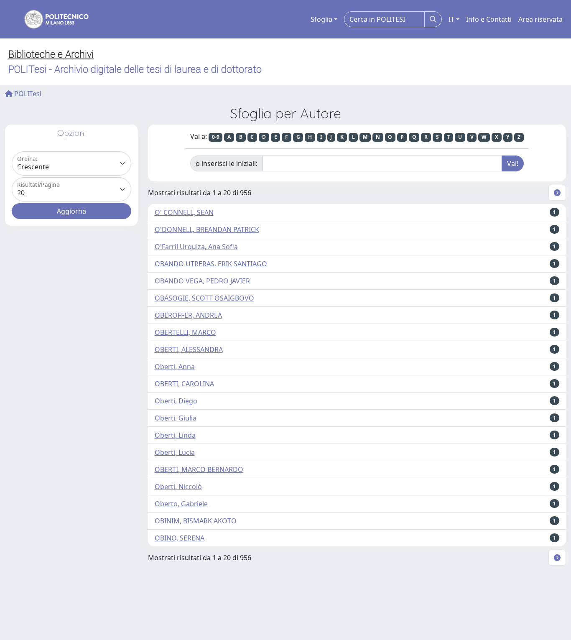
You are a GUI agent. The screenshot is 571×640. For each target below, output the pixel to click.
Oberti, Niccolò (178, 486)
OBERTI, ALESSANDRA (189, 349)
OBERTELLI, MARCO (185, 332)
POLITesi (27, 93)
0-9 (215, 136)
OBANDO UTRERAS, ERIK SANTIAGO (211, 263)
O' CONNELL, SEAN (184, 212)
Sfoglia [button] (321, 19)
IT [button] (451, 19)
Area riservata (540, 19)
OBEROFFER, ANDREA (188, 315)
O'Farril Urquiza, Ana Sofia (196, 246)
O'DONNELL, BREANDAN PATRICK (207, 229)
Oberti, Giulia (175, 418)
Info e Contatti (489, 19)
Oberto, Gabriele (181, 503)
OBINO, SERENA (179, 538)
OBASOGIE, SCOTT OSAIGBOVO (204, 298)
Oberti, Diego (176, 400)
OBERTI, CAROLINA (184, 383)
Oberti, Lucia (175, 452)
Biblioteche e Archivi (51, 54)
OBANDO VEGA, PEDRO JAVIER (202, 281)
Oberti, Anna (175, 366)
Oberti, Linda (175, 435)
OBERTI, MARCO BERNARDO (199, 469)
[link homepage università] (51, 19)
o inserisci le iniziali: (226, 163)
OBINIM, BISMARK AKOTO (196, 520)
